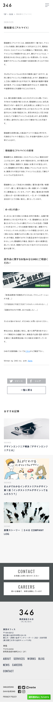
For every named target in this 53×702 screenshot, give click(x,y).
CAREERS (17, 665)
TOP (5, 14)
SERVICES (19, 658)
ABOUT (7, 658)
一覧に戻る (26, 390)
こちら (27, 351)
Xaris (30, 361)
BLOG (11, 14)
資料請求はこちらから (39, 697)
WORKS (31, 658)
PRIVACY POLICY (10, 696)
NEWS (6, 665)
